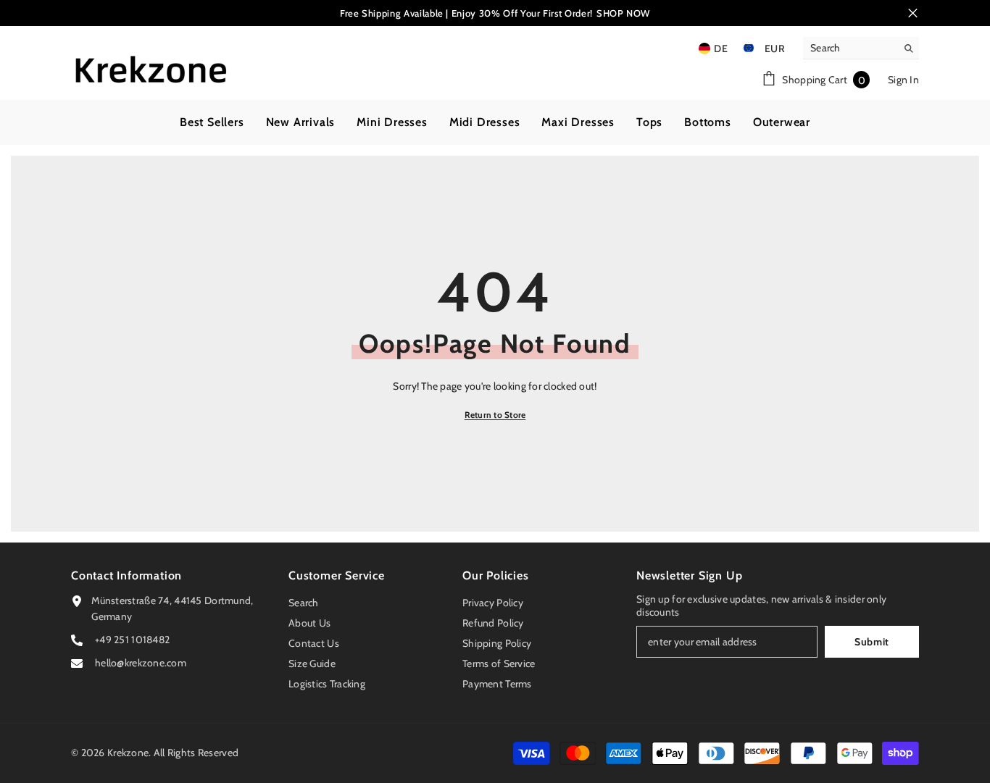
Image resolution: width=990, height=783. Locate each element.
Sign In (903, 79)
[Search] (861, 48)
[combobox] (850, 48)
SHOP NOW (623, 13)
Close (913, 13)
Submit (871, 641)
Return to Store (495, 414)
